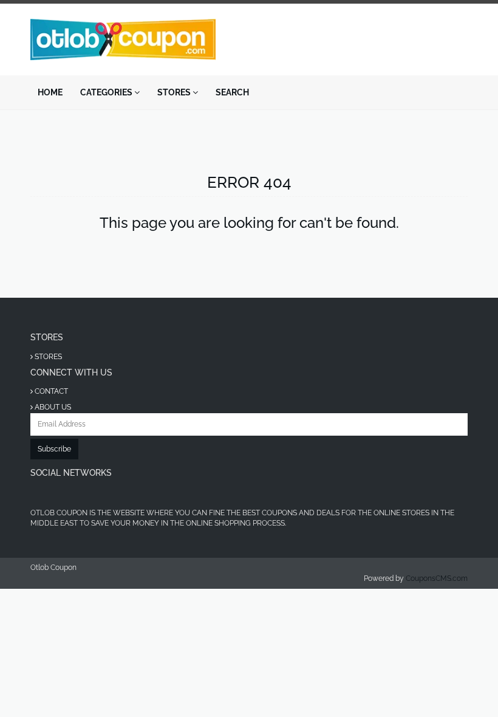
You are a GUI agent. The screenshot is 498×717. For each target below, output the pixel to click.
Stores (175, 92)
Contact (50, 391)
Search (232, 92)
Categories (107, 92)
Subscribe (54, 449)
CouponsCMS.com (437, 578)
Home (50, 92)
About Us (52, 407)
